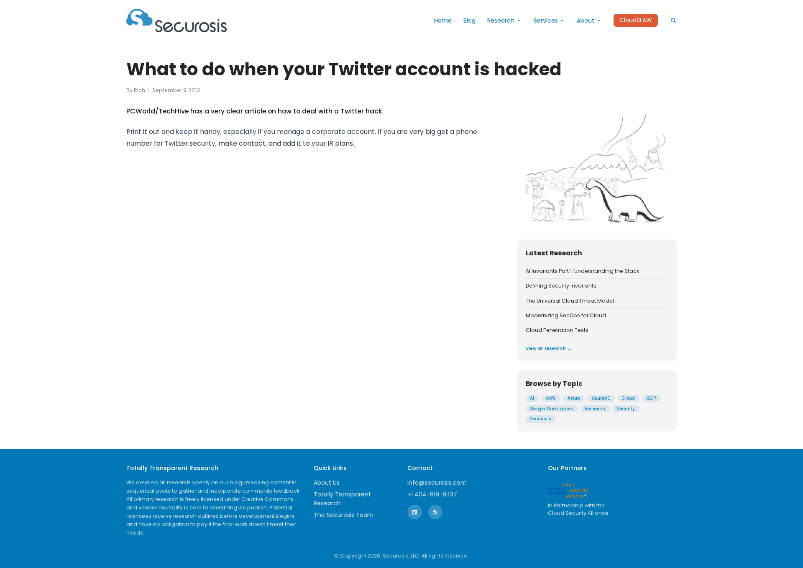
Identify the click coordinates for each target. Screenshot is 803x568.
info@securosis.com (437, 482)
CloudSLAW (635, 20)
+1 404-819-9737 (432, 494)
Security (626, 409)
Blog (469, 20)
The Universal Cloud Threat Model (570, 301)
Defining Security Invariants (561, 286)
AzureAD (601, 398)
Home (443, 20)
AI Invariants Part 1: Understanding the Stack (582, 271)
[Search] (673, 20)
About (585, 20)
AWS (551, 398)
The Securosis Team (343, 515)
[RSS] (435, 512)
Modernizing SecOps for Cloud (566, 315)
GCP (651, 398)
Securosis (540, 419)
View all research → (549, 348)
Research (500, 20)
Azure (574, 398)
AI (532, 398)
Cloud (628, 398)
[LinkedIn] (414, 512)
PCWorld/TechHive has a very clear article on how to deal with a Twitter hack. (255, 111)
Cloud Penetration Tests (557, 330)
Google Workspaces (551, 409)
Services (546, 20)
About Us (327, 482)
